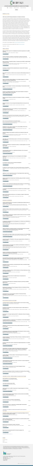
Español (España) (5, 442)
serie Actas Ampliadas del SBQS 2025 (19, 42)
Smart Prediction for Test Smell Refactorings (10, 378)
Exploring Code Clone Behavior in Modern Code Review (11, 424)
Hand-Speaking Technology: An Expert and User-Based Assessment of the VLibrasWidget (16, 234)
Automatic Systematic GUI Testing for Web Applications (11, 399)
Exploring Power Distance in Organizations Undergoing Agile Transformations (15, 404)
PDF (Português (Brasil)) (8, 124)
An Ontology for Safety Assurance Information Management (12, 162)
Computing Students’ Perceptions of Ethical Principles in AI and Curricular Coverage (16, 302)
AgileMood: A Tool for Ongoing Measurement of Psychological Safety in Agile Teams (16, 173)
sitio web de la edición (21, 44)
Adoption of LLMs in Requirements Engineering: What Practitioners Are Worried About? (16, 183)
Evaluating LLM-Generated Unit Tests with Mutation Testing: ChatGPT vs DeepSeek (15, 115)
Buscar (16, 9)
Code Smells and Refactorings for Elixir (9, 383)
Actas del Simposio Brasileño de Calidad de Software (17, 6)
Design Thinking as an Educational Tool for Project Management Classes (14, 366)
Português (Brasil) (5, 439)
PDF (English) (6, 65)
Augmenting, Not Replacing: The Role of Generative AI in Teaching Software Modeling (16, 371)
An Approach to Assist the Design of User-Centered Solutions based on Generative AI (16, 167)
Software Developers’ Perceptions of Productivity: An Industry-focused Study (15, 56)
